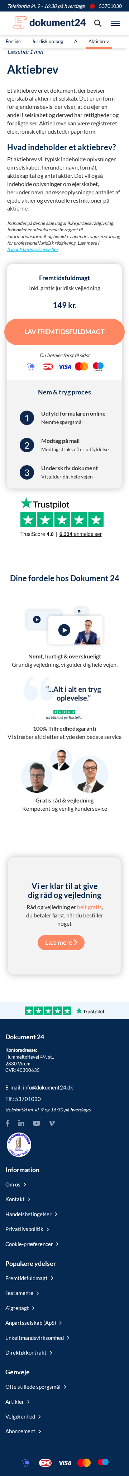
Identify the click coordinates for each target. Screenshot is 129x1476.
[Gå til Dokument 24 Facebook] (7, 1123)
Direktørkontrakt (26, 1352)
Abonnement (20, 1431)
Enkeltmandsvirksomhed (34, 1337)
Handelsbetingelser (28, 1214)
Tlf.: (23, 1099)
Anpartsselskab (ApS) (30, 1322)
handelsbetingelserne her (32, 249)
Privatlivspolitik (24, 1229)
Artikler (14, 1401)
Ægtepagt (17, 1308)
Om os (12, 1184)
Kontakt (15, 1199)
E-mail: (39, 1087)
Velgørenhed (20, 1416)
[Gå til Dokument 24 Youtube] (36, 1123)
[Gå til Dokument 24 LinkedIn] (21, 1123)
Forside (13, 41)
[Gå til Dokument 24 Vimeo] (51, 1123)
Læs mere (59, 942)
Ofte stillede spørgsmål (33, 1386)
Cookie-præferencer (29, 1244)
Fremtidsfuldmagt (26, 1278)
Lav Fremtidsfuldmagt (64, 332)
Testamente (19, 1293)
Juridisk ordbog (47, 41)
